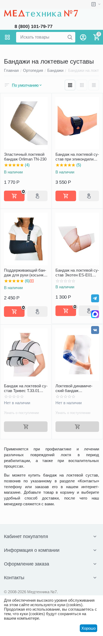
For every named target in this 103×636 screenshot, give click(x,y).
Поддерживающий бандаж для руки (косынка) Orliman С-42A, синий (25, 272)
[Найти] (70, 37)
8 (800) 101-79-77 (34, 26)
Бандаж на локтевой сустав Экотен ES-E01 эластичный (77, 272)
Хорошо (88, 628)
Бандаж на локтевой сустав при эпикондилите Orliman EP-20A (77, 157)
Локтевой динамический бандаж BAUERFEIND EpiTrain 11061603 (75, 388)
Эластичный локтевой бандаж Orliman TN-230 (25, 156)
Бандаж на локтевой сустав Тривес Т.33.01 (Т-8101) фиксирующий (26, 388)
